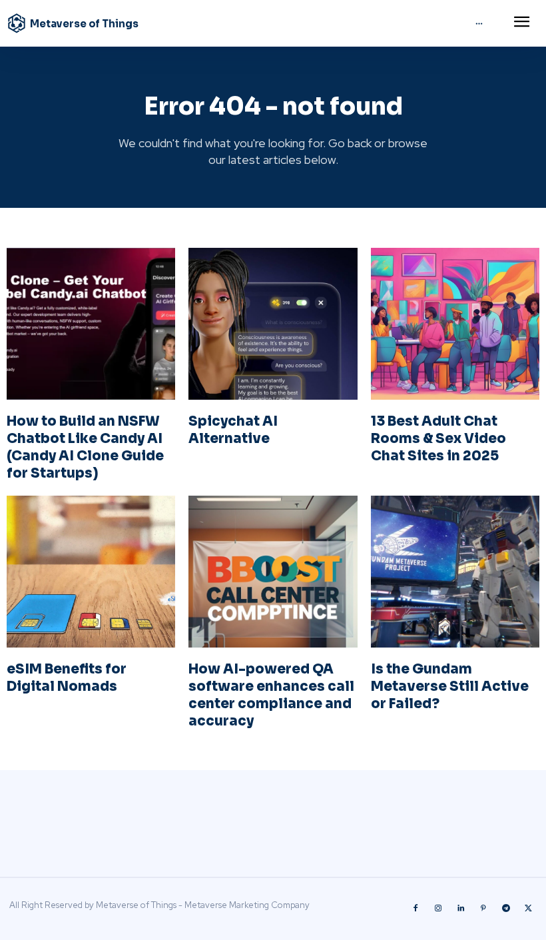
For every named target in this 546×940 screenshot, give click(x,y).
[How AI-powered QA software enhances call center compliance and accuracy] (272, 572)
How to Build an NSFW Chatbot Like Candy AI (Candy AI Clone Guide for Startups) (85, 447)
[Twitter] (529, 909)
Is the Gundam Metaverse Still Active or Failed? (450, 686)
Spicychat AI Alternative (233, 430)
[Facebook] (415, 909)
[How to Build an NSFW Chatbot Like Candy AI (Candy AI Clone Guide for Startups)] (91, 324)
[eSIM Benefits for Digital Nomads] (91, 572)
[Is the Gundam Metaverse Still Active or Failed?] (455, 572)
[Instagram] (438, 909)
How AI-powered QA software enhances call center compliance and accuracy (271, 695)
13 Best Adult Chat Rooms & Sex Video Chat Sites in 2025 (438, 438)
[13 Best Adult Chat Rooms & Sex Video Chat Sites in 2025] (455, 324)
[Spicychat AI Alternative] (272, 324)
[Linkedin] (461, 909)
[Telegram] (506, 909)
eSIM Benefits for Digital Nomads (67, 678)
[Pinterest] (483, 909)
